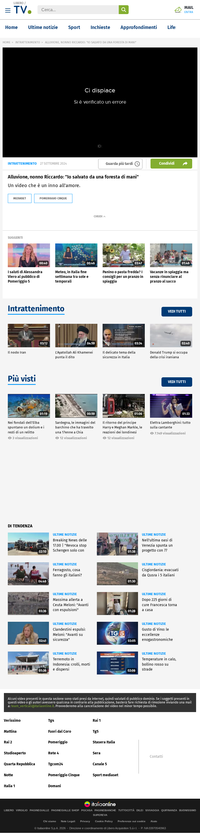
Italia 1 (9, 786)
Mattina (10, 731)
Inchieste (100, 27)
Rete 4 (53, 753)
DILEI (139, 810)
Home (11, 27)
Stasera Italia (104, 742)
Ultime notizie (43, 27)
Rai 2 (8, 742)
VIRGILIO (22, 810)
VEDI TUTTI (177, 311)
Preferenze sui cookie (132, 821)
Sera (97, 753)
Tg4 (51, 720)
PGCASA (86, 810)
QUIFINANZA (169, 810)
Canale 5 (100, 764)
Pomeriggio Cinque (64, 775)
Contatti (156, 757)
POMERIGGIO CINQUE (53, 198)
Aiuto (154, 821)
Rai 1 (97, 720)
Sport (74, 27)
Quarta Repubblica (19, 764)
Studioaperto (15, 753)
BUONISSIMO (187, 810)
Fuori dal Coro (59, 731)
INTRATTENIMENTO (27, 42)
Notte (8, 775)
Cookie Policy (104, 821)
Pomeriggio (57, 742)
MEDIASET (19, 198)
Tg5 (96, 731)
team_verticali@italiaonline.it (32, 706)
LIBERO (18, 3)
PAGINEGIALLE (39, 810)
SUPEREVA (100, 815)
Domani (54, 786)
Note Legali (68, 821)
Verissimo (12, 720)
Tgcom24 (55, 764)
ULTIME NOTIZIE (65, 534)
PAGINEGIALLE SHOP (65, 810)
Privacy (85, 821)
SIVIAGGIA (152, 810)
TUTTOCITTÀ (126, 810)
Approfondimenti (139, 27)
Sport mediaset (105, 775)
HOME (6, 42)
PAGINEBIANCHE (105, 810)
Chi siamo (49, 821)
